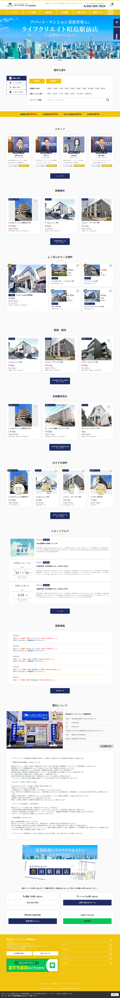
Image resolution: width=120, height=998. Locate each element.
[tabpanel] (60, 37)
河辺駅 (78, 88)
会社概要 (65, 12)
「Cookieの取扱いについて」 (19, 995)
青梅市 (67, 93)
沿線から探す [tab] (16, 78)
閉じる (115, 994)
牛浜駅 (97, 88)
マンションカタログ (44, 983)
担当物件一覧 (24, 166)
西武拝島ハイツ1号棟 (38, 669)
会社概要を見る (106, 746)
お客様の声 (65, 949)
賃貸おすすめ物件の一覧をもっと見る (60, 515)
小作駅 (61, 88)
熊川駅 (103, 88)
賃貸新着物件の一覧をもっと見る (60, 241)
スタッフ (64, 945)
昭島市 (49, 93)
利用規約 (55, 983)
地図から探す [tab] (16, 87)
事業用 (53, 81)
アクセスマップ (66, 958)
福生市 (55, 93)
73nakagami (34, 680)
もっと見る (60, 176)
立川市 (61, 93)
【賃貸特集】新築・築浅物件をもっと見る (60, 380)
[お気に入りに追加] (36, 201)
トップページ (66, 940)
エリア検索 (31, 12)
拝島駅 (73, 88)
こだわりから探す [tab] (18, 92)
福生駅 (67, 88)
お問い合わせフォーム (87, 902)
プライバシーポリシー (66, 983)
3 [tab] (61, 60)
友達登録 (87, 921)
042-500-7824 (32, 903)
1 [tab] (58, 60)
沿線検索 (48, 12)
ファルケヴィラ (35, 638)
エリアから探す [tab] (17, 83)
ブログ (64, 954)
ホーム (15, 12)
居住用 (37, 81)
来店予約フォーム (32, 921)
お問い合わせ (81, 12)
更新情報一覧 (60, 690)
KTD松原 (34, 659)
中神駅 (55, 88)
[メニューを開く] (110, 12)
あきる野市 (79, 93)
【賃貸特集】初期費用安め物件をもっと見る (60, 447)
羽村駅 (84, 88)
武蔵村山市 (88, 93)
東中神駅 (90, 88)
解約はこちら (98, 12)
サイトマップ (78, 983)
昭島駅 (49, 88)
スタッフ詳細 (13, 166)
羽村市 (73, 93)
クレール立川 (36, 648)
